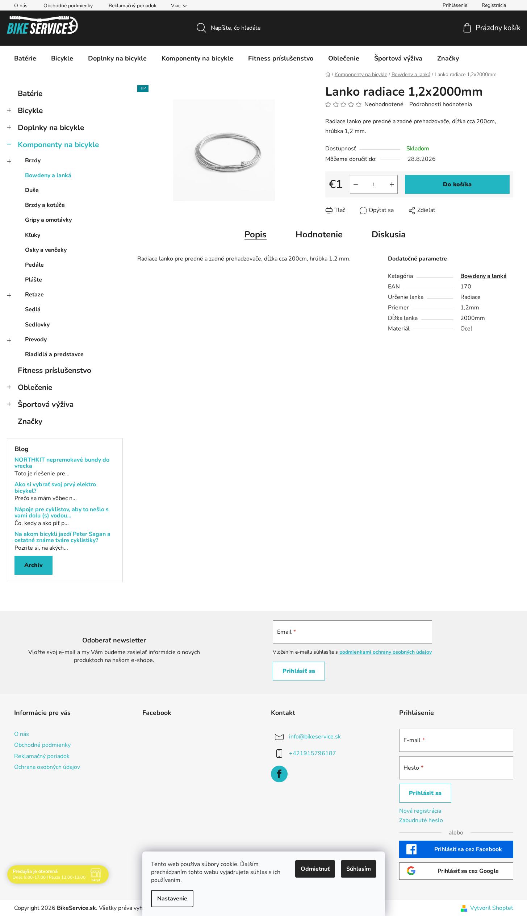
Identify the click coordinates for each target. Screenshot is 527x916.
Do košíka (457, 184)
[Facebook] (279, 774)
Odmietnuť (315, 869)
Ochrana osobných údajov (47, 767)
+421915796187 (312, 753)
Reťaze (34, 295)
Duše (32, 190)
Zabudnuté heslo (421, 820)
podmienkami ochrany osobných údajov (385, 652)
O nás (21, 5)
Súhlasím (358, 869)
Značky (30, 421)
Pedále (34, 265)
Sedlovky (37, 325)
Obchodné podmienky (68, 5)
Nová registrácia (420, 811)
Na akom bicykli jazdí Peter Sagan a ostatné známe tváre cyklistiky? (62, 537)
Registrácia (494, 5)
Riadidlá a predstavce (54, 354)
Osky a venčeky (46, 250)
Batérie (30, 93)
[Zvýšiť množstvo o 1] (391, 184)
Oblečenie (35, 387)
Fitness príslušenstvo (54, 370)
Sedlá (33, 309)
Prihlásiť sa (299, 671)
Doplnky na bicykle (51, 127)
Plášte (33, 280)
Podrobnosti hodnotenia (440, 104)
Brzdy (33, 161)
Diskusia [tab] (389, 234)
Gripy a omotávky (48, 220)
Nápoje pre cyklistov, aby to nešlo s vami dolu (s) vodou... (61, 513)
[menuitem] (25, 58)
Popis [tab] (255, 234)
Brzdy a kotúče (45, 205)
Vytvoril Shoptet (491, 908)
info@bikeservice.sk (315, 737)
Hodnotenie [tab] (319, 234)
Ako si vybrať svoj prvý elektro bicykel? (55, 488)
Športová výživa (46, 404)
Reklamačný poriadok (132, 5)
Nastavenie (172, 899)
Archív (33, 565)
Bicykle (30, 110)
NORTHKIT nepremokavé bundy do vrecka (61, 463)
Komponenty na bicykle (58, 145)
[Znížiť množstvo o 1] (355, 184)
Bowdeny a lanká (48, 175)
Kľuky (32, 235)
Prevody (36, 340)
